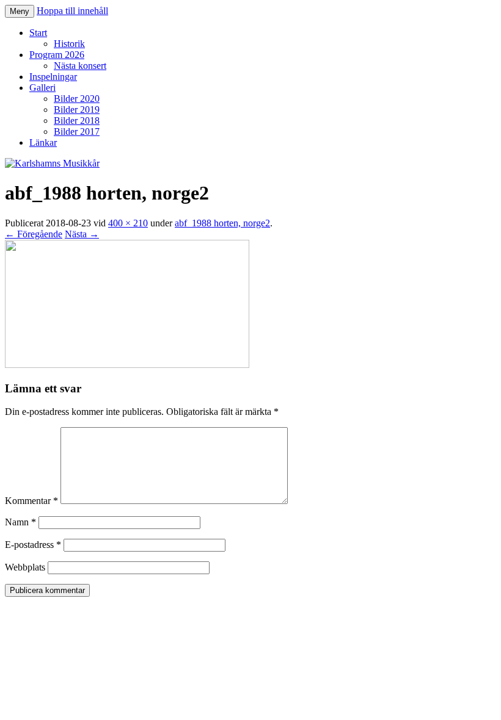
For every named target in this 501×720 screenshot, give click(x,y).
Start (38, 32)
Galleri (42, 87)
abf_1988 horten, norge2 (222, 223)
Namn (20, 522)
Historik (69, 43)
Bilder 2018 (77, 120)
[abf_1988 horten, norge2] (127, 364)
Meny (19, 11)
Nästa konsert (80, 65)
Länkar (43, 142)
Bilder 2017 (77, 131)
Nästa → (82, 234)
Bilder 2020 (77, 98)
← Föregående (33, 234)
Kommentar (31, 500)
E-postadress (33, 544)
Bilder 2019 (77, 109)
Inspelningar (53, 76)
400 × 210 (128, 223)
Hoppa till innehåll (72, 10)
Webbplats (25, 567)
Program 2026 (56, 54)
